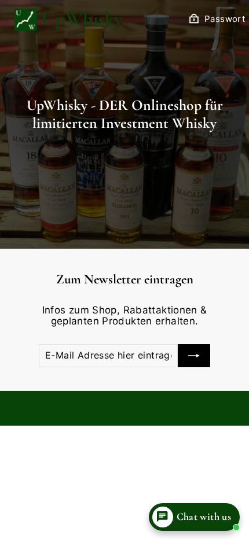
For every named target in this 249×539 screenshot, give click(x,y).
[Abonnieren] (194, 355)
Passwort (224, 19)
